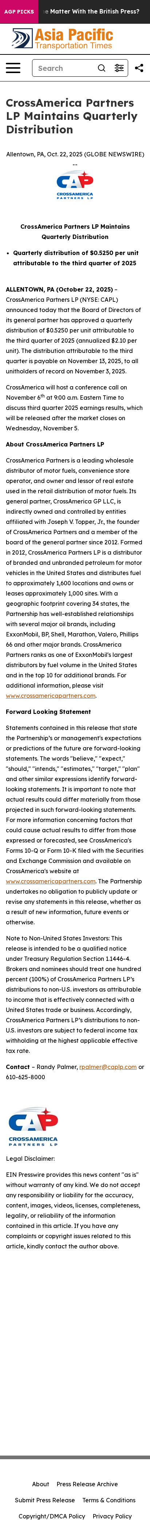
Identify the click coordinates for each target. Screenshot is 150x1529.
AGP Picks (19, 11)
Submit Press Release (45, 1500)
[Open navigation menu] (13, 68)
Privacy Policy (112, 1516)
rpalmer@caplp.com (108, 1066)
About (40, 1484)
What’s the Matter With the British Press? (77, 11)
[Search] (101, 68)
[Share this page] (139, 68)
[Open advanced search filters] (119, 68)
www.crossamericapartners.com (50, 695)
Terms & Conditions (108, 1500)
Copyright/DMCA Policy (52, 1516)
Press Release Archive (87, 1484)
